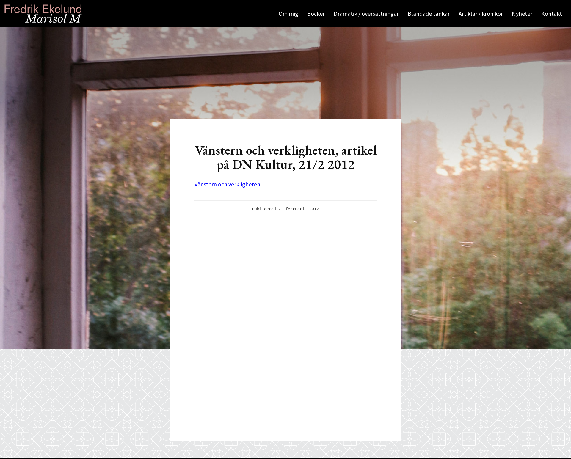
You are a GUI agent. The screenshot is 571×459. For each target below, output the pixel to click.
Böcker (316, 13)
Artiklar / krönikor (481, 13)
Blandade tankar (429, 13)
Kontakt (551, 13)
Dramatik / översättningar (366, 13)
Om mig (288, 13)
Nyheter (522, 13)
